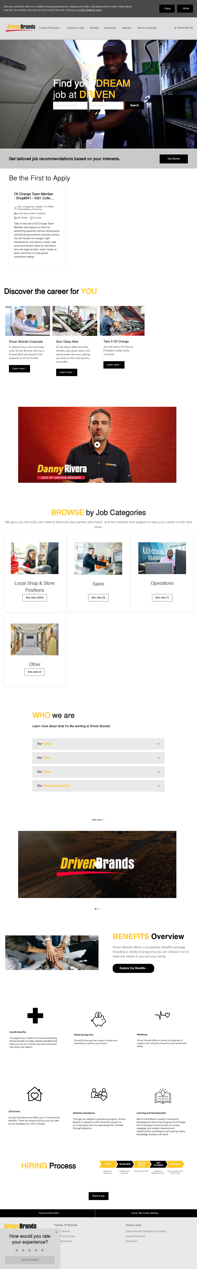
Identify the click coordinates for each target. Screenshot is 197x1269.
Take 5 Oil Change (64, 1236)
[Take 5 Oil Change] (122, 343)
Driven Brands (62, 1231)
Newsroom (110, 28)
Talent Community (147, 28)
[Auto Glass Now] (74, 343)
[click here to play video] (97, 444)
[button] (134, 106)
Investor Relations (135, 1236)
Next (169, 868)
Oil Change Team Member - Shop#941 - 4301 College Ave (34, 196)
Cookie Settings (86, 10)
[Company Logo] (21, 28)
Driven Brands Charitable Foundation (146, 1231)
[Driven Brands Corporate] (27, 343)
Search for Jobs (75, 28)
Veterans (126, 28)
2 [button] (99, 909)
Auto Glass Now (63, 1241)
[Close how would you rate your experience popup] (56, 1232)
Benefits (94, 28)
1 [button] (96, 909)
